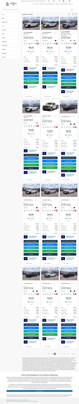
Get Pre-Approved (31, 82)
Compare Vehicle (29, 96)
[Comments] (36, 43)
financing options (32, 388)
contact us (45, 382)
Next (64, 353)
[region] (31, 61)
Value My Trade (31, 76)
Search (72, 9)
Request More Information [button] (31, 73)
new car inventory (18, 377)
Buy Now (69, 87)
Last (68, 353)
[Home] (33, 4)
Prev (52, 353)
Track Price (32, 51)
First (48, 353)
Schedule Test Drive (31, 79)
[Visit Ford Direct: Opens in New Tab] (35, 401)
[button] (39, 23)
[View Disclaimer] (34, 43)
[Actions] (38, 33)
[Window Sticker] (38, 43)
